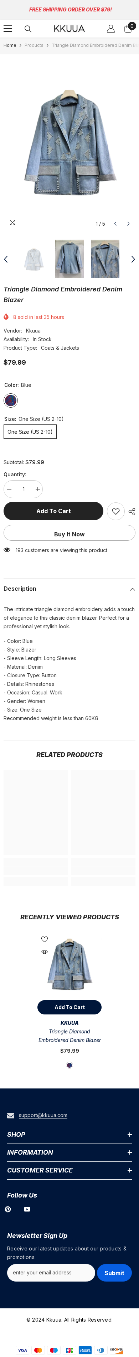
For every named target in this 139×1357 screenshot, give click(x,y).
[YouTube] (27, 1209)
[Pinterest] (7, 1209)
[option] (69, 143)
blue (69, 1065)
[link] (36, 870)
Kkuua (33, 331)
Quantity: (15, 474)
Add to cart (53, 511)
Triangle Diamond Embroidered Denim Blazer (69, 1035)
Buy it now (69, 534)
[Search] (28, 29)
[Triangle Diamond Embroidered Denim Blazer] (69, 964)
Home (10, 45)
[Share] (130, 511)
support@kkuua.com (43, 1115)
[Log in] (111, 29)
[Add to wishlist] (116, 511)
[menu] (8, 28)
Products (34, 45)
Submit (114, 1273)
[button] (115, 223)
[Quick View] (44, 952)
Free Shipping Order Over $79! (70, 9)
